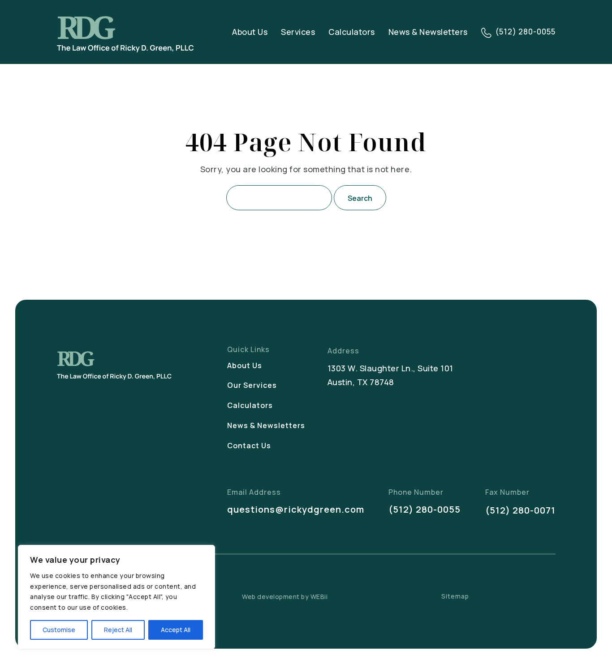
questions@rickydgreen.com (295, 509)
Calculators (351, 31)
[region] (116, 597)
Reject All (118, 629)
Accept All (175, 629)
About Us (249, 31)
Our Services (252, 385)
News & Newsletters (428, 31)
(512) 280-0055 (424, 509)
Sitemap (455, 596)
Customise (59, 629)
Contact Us (249, 445)
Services (298, 31)
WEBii (319, 596)
